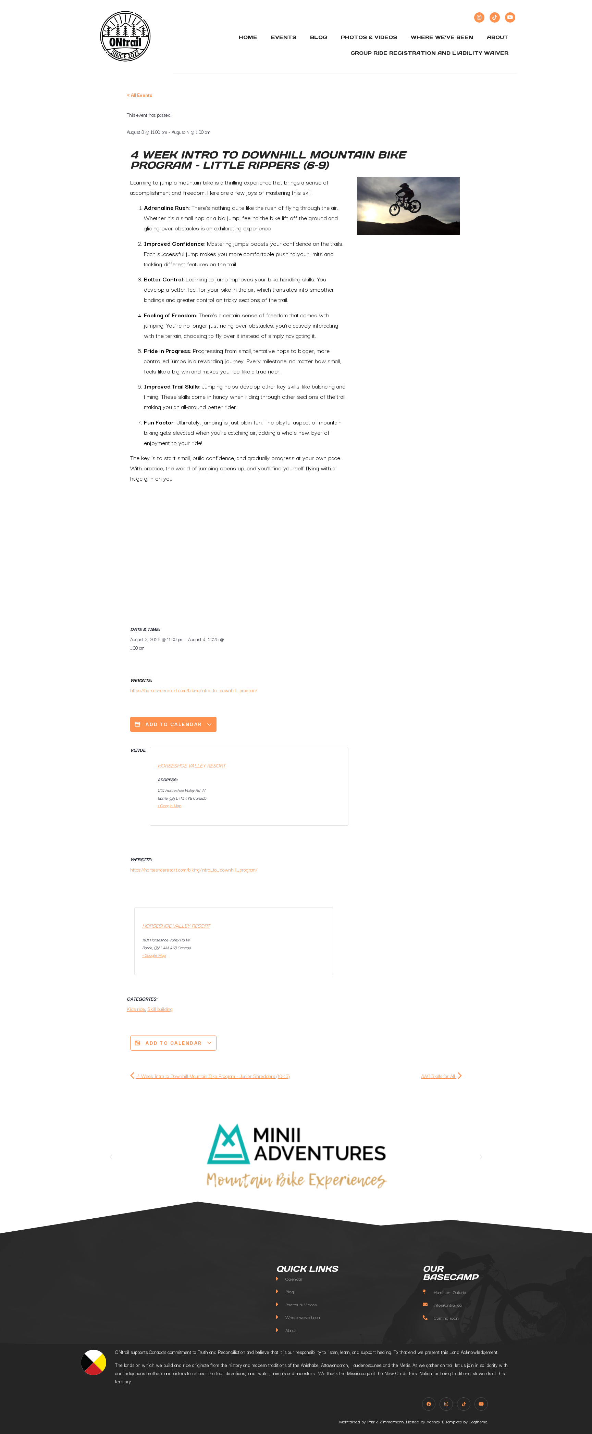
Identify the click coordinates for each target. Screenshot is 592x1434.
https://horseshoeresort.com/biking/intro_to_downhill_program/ (193, 690)
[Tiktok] (495, 17)
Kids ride (136, 1009)
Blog (318, 37)
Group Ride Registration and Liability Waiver (429, 53)
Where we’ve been (442, 37)
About (497, 37)
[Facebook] (428, 1404)
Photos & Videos (369, 37)
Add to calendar (174, 724)
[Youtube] (510, 17)
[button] (111, 1157)
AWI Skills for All (438, 1076)
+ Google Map (169, 805)
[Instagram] (479, 17)
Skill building (160, 1009)
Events (283, 37)
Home (248, 37)
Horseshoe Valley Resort (191, 765)
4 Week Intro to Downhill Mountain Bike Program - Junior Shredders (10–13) (213, 1076)
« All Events (139, 95)
